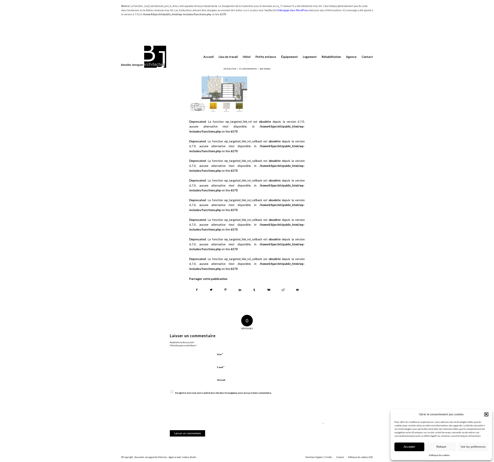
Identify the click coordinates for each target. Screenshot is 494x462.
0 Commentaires (248, 68)
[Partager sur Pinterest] (225, 290)
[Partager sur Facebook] (196, 290)
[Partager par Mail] (297, 290)
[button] (486, 414)
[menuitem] (206, 57)
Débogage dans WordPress (293, 10)
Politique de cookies (439, 455)
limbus (267, 68)
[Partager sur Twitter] (211, 290)
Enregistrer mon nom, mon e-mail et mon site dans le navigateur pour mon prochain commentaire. (223, 393)
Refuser (441, 446)
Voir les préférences (473, 446)
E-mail (220, 367)
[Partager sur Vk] (269, 290)
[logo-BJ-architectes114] (143, 57)
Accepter (409, 446)
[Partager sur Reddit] (283, 290)
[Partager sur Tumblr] (254, 290)
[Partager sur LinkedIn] (240, 290)
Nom (220, 354)
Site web (221, 380)
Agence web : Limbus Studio (182, 457)
